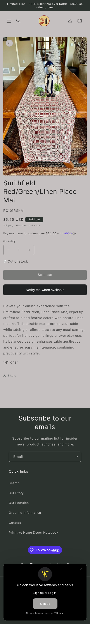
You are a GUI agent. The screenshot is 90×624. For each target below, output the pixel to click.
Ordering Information (25, 512)
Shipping (8, 225)
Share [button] (12, 375)
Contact (15, 522)
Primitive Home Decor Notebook (33, 532)
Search (14, 483)
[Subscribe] (76, 457)
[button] (9, 21)
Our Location (19, 503)
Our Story (16, 493)
